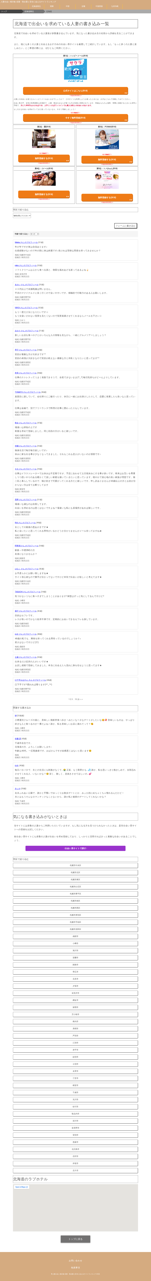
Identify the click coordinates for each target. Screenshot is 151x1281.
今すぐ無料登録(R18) (75, 117)
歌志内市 (75, 1114)
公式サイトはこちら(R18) (75, 90)
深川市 (75, 1121)
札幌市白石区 (75, 886)
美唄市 (75, 1028)
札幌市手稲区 (75, 922)
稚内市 (75, 1021)
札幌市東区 (75, 879)
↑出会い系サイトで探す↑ (75, 848)
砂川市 (75, 1106)
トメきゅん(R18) (110, 168)
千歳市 (75, 1092)
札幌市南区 (75, 901)
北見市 (75, 979)
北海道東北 (36, 6)
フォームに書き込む (126, 225)
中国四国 (99, 6)
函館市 (75, 936)
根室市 (75, 1085)
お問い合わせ (75, 1260)
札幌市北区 (75, 872)
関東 (52, 6)
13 (76, 699)
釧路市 (75, 965)
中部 (67, 6)
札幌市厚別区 (75, 915)
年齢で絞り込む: (21, 234)
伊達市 (75, 1163)
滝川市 (75, 1099)
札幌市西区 (75, 908)
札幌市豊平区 (75, 894)
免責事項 (75, 1267)
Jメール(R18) (47, 168)
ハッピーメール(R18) (79, 56)
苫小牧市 (75, 1014)
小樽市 (75, 943)
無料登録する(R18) (44, 158)
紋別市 (75, 1057)
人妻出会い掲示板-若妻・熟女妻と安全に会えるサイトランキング (28, 2)
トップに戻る (75, 1239)
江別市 (75, 1043)
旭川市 (75, 950)
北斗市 (75, 1170)
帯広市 (75, 972)
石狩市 (75, 1156)
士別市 (75, 1064)
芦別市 (75, 1036)
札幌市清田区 (75, 929)
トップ (4, 11)
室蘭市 (75, 957)
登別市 (75, 1135)
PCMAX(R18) (110, 127)
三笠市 (75, 1078)
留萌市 (75, 1007)
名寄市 (75, 1071)
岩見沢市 (75, 993)
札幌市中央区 (75, 865)
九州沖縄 (114, 6)
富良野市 (75, 1128)
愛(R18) (47, 127)
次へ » (80, 699)
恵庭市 (75, 1142)
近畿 (83, 6)
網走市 (75, 1000)
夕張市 (75, 986)
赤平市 (75, 1050)
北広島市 (75, 1149)
